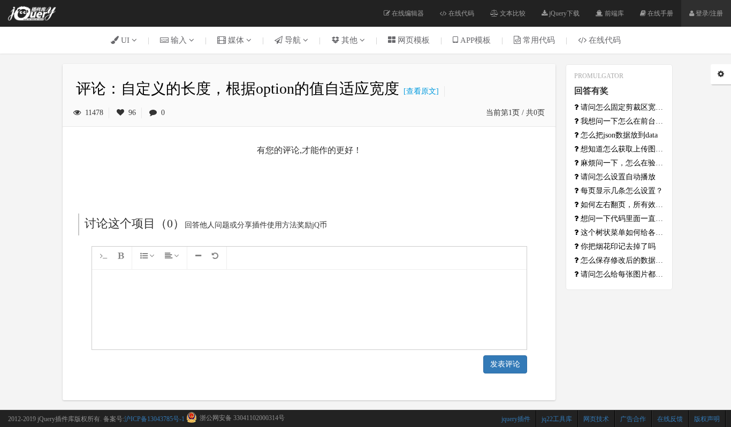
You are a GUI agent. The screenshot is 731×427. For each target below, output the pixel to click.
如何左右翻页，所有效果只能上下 (621, 205)
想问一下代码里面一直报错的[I (621, 219)
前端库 (613, 13)
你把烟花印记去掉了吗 (617, 246)
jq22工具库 (557, 419)
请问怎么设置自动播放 (617, 177)
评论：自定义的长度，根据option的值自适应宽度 (237, 88)
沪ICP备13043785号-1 (154, 419)
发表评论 (505, 364)
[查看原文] (419, 91)
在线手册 (659, 13)
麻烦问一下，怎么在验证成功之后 (621, 163)
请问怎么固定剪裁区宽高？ (621, 107)
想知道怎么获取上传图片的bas (621, 149)
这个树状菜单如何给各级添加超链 (621, 232)
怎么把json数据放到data (618, 135)
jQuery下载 (563, 13)
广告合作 (633, 419)
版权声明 (707, 419)
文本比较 (512, 13)
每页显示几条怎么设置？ (620, 191)
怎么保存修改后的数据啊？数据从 (621, 260)
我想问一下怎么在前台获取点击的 (621, 121)
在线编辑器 (407, 13)
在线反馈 (670, 419)
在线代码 (460, 13)
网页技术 (596, 419)
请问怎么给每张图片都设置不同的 (621, 274)
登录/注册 (708, 13)
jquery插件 (515, 419)
